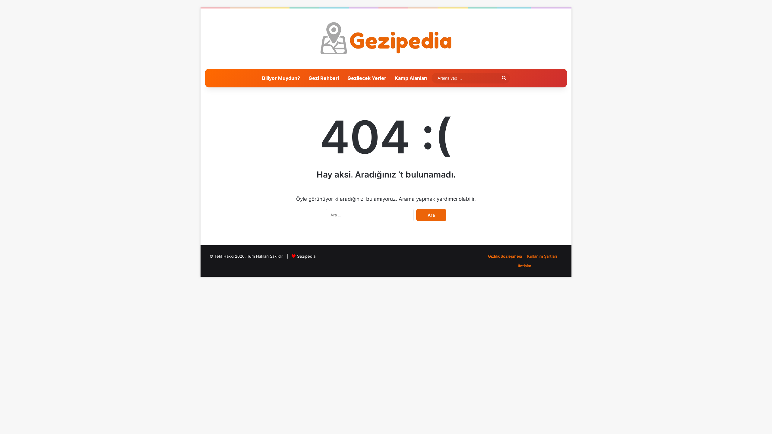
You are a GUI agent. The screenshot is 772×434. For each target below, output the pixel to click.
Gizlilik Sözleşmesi (505, 256)
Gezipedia (306, 256)
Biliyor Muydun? (281, 78)
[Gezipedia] (386, 38)
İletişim (524, 265)
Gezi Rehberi (323, 78)
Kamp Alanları (411, 78)
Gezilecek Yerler (366, 78)
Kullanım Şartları (542, 256)
